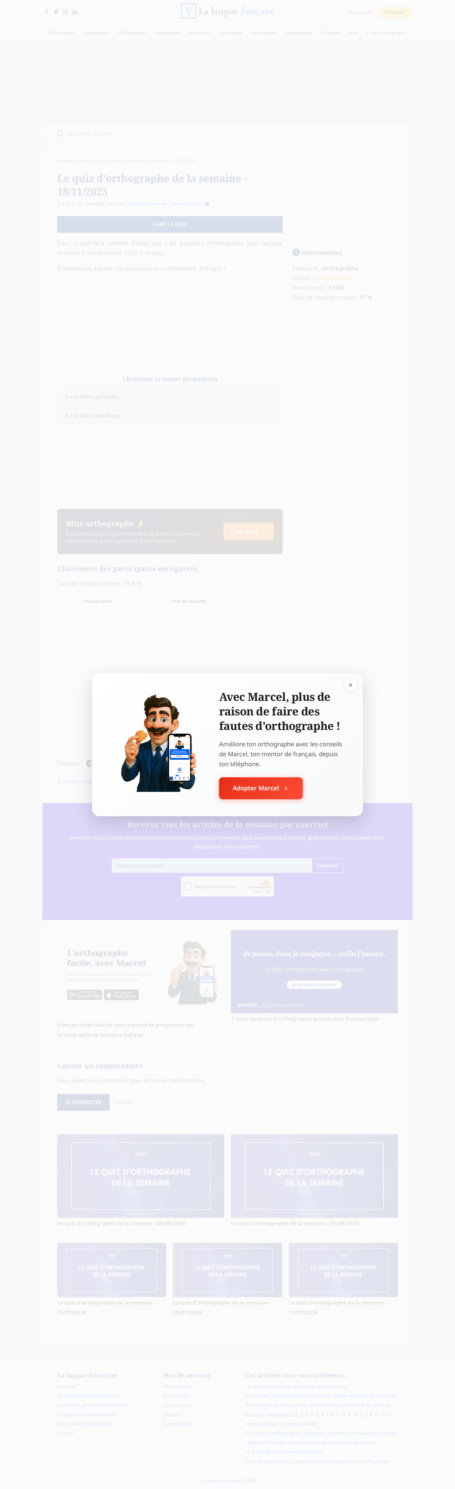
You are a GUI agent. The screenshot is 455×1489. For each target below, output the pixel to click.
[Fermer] (350, 685)
